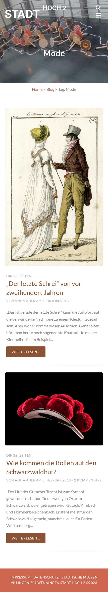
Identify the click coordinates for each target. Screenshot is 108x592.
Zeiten (25, 276)
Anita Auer (25, 301)
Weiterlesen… (26, 352)
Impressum (21, 577)
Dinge (12, 276)
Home (37, 89)
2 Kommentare (87, 480)
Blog (50, 89)
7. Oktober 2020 (57, 301)
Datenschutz (46, 577)
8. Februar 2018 (56, 480)
